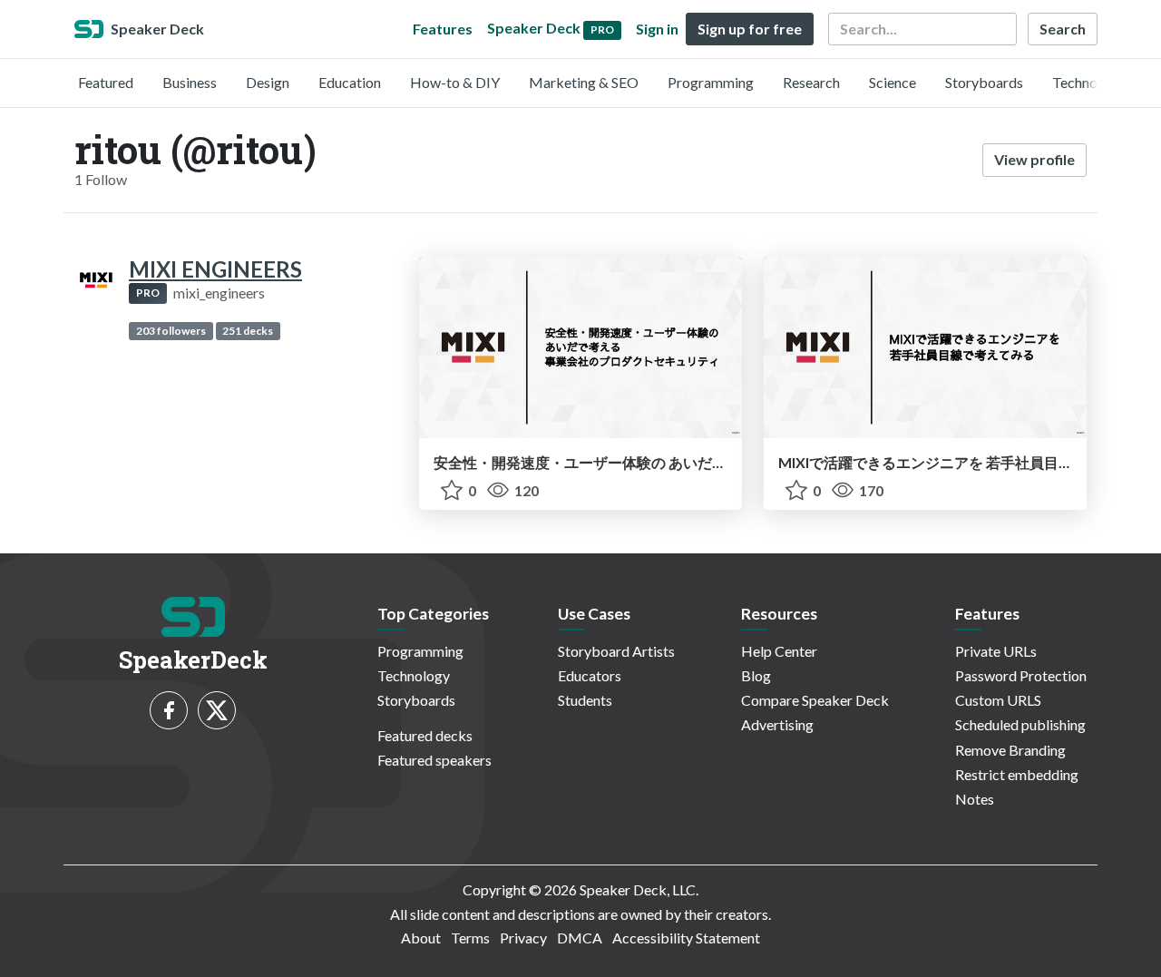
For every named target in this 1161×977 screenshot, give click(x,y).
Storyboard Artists (616, 650)
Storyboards (984, 82)
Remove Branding (1010, 749)
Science (892, 82)
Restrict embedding (1016, 774)
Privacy (523, 937)
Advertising (777, 724)
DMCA (579, 937)
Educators (589, 675)
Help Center (779, 650)
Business (189, 82)
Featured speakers (434, 759)
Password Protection (1021, 675)
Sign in (657, 28)
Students (585, 699)
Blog (756, 675)
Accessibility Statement (686, 937)
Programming (711, 82)
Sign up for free (750, 28)
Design (267, 82)
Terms (470, 937)
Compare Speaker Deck (815, 699)
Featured (105, 82)
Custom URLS (998, 699)
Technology (1088, 82)
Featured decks (425, 735)
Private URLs (996, 650)
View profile (1034, 159)
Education (349, 82)
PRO (148, 292)
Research (811, 82)
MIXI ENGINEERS (215, 269)
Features (443, 28)
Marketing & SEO (584, 82)
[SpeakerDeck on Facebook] (169, 710)
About (421, 937)
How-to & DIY (455, 82)
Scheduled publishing (1020, 724)
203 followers (171, 330)
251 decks (247, 330)
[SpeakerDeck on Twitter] (217, 710)
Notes (974, 798)
